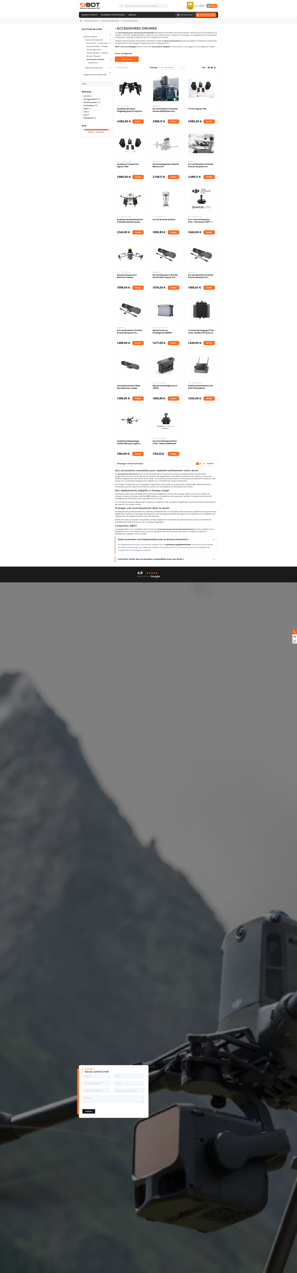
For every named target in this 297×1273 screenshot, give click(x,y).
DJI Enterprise (92, 102)
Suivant (211, 464)
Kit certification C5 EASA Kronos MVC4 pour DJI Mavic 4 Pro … (165, 277)
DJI (86, 115)
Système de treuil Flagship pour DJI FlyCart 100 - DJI (130, 111)
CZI (86, 112)
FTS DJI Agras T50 (197, 108)
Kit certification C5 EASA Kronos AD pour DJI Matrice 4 (200, 166)
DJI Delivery (90, 105)
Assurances (127, 59)
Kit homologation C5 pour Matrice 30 (166, 165)
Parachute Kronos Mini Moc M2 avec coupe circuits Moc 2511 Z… (128, 388)
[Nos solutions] (294, 641)
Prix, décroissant (167, 67)
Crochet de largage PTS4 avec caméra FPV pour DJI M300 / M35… (201, 333)
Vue (203, 67)
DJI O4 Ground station (164, 219)
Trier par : (154, 67)
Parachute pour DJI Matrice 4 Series (127, 276)
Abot (87, 108)
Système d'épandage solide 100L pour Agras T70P (128, 443)
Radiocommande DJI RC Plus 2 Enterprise (200, 386)
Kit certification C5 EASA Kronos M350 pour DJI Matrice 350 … (165, 111)
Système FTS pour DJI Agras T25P (128, 165)
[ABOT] (90, 6)
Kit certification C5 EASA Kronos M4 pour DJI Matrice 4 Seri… (200, 277)
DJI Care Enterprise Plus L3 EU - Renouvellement (165, 442)
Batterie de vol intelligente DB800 (162, 331)
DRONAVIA (90, 118)
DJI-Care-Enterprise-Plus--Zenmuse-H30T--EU (200, 222)
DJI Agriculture (92, 99)
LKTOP (88, 96)
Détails (138, 121)
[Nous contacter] (294, 636)
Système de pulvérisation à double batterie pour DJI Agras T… (130, 222)
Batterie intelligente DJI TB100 (165, 386)
